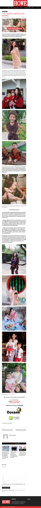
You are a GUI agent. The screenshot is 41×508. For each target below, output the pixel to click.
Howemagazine (16, 401)
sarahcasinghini (11, 394)
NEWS (8, 7)
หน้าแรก (3, 10)
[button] (38, 7)
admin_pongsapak (12, 435)
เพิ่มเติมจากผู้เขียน (17, 443)
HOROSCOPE (26, 7)
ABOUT (30, 7)
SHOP (32, 7)
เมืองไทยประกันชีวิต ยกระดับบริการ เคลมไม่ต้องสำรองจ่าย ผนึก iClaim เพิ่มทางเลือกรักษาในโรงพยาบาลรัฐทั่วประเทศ (22, 453)
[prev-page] (2, 460)
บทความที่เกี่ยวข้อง (11, 443)
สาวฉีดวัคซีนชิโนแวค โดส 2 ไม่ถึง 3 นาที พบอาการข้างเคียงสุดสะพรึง (20, 430)
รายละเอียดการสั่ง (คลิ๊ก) (14, 402)
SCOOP (12, 7)
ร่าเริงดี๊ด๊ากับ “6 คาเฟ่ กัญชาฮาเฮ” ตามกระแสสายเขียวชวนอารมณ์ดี (7, 430)
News (6, 10)
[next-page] (4, 460)
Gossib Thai (9, 10)
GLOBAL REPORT (16, 7)
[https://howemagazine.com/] (20, 3)
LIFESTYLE (21, 7)
